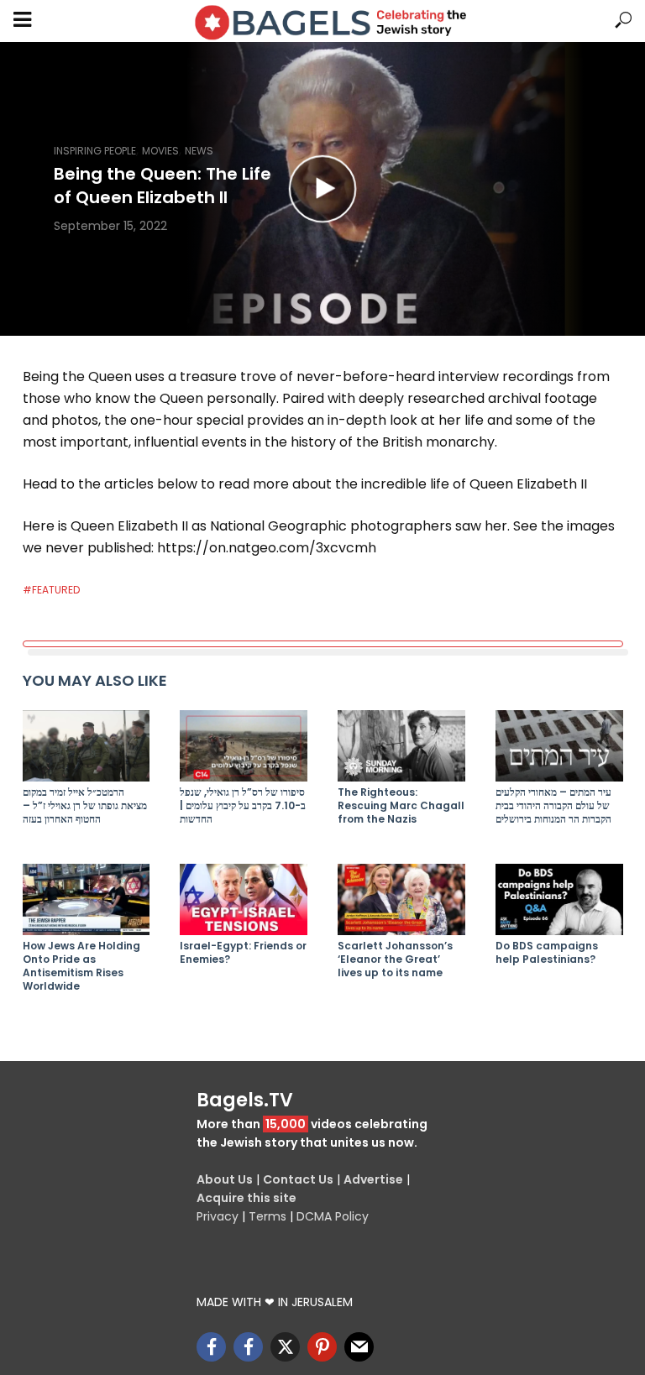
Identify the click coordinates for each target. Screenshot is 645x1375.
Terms (267, 1216)
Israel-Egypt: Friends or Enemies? (243, 952)
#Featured (51, 590)
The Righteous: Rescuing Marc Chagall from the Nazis (401, 806)
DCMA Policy (332, 1216)
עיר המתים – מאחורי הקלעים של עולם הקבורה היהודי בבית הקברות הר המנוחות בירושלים (553, 806)
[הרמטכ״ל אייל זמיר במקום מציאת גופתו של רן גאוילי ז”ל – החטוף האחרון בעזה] (86, 746)
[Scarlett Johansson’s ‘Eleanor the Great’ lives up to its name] (401, 899)
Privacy (218, 1216)
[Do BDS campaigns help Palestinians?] (559, 899)
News (199, 151)
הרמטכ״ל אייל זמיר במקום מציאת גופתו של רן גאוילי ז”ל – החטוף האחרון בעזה (85, 806)
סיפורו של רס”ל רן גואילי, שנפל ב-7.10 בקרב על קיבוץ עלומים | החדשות (243, 806)
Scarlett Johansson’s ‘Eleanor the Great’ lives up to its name (395, 959)
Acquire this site (246, 1197)
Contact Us (298, 1179)
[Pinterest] (322, 1347)
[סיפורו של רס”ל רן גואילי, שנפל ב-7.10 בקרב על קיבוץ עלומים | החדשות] (243, 746)
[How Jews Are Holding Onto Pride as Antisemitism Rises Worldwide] (86, 899)
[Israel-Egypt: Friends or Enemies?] (243, 899)
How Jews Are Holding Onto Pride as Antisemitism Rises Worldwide (81, 966)
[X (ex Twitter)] (285, 1347)
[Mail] (359, 1347)
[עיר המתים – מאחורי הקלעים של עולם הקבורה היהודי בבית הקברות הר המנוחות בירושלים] (559, 746)
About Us (225, 1179)
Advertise (373, 1179)
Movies (160, 151)
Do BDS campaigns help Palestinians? (547, 952)
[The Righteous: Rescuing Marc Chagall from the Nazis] (401, 746)
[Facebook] (211, 1347)
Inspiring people (95, 151)
